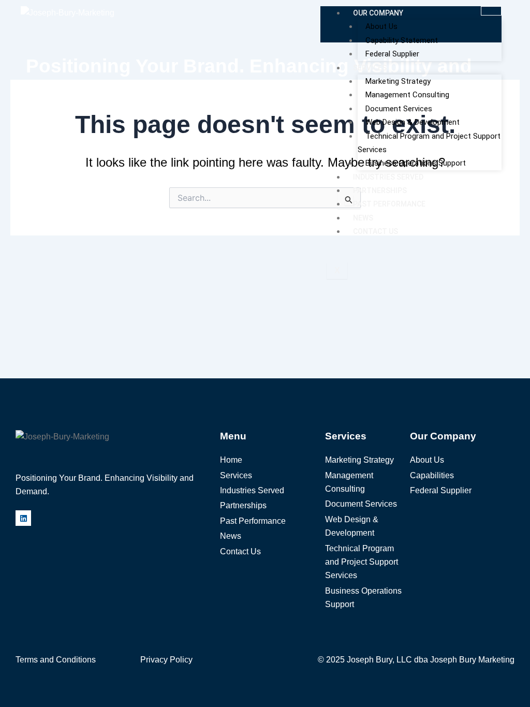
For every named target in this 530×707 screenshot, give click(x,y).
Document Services (398, 108)
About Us (381, 26)
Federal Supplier (392, 53)
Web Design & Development (412, 122)
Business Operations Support (415, 163)
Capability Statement (401, 40)
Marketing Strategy (398, 81)
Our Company (378, 13)
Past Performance (389, 204)
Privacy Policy (166, 659)
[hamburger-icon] (491, 11)
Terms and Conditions (56, 659)
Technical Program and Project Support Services (429, 142)
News (363, 218)
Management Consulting (407, 94)
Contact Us (375, 231)
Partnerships (380, 190)
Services (370, 68)
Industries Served (388, 177)
